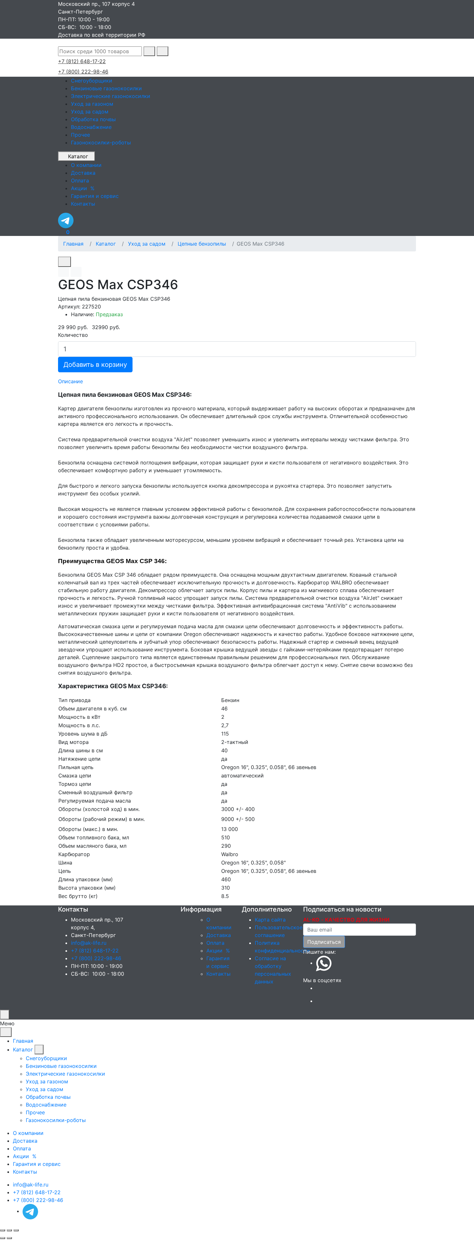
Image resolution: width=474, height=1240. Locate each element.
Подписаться (324, 942)
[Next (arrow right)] (9, 1238)
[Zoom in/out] (16, 1230)
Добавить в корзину (95, 364)
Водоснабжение (91, 127)
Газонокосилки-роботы (101, 142)
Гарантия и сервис (37, 1164)
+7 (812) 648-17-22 (82, 61)
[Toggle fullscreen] (9, 1230)
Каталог (78, 156)
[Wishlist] (63, 272)
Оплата (215, 943)
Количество (73, 335)
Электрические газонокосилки (110, 96)
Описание (70, 381)
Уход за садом (89, 111)
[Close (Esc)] (2, 1230)
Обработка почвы (93, 119)
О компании (28, 1133)
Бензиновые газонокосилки (106, 88)
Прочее (80, 135)
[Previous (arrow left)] (2, 1238)
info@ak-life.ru (88, 943)
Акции (219, 950)
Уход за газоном (92, 104)
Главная (73, 243)
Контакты (218, 974)
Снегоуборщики (91, 80)
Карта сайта (270, 919)
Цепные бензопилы (202, 243)
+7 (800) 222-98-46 (83, 71)
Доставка (218, 935)
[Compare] (76, 272)
